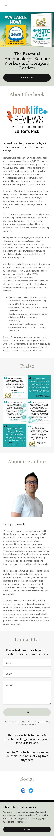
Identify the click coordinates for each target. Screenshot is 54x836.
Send (27, 712)
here (18, 623)
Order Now (27, 77)
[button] (6, 6)
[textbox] (27, 663)
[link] (23, 791)
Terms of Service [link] (26, 724)
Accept (27, 829)
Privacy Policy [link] (45, 722)
